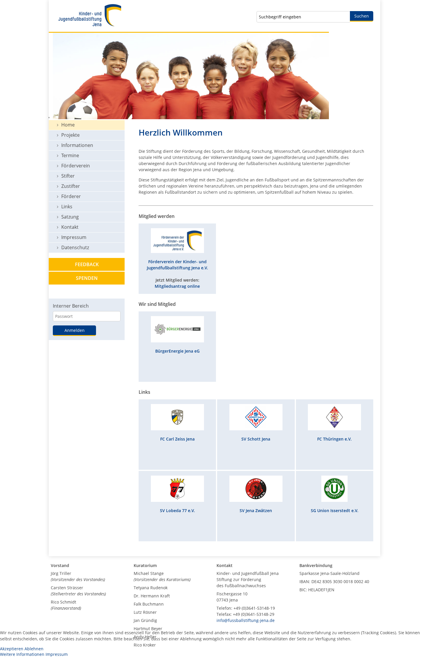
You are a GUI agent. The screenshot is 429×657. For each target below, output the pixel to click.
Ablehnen (34, 648)
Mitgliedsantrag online (177, 286)
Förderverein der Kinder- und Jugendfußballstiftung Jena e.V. (177, 265)
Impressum (57, 654)
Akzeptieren (11, 648)
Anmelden (74, 330)
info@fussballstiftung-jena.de (246, 620)
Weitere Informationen (22, 654)
